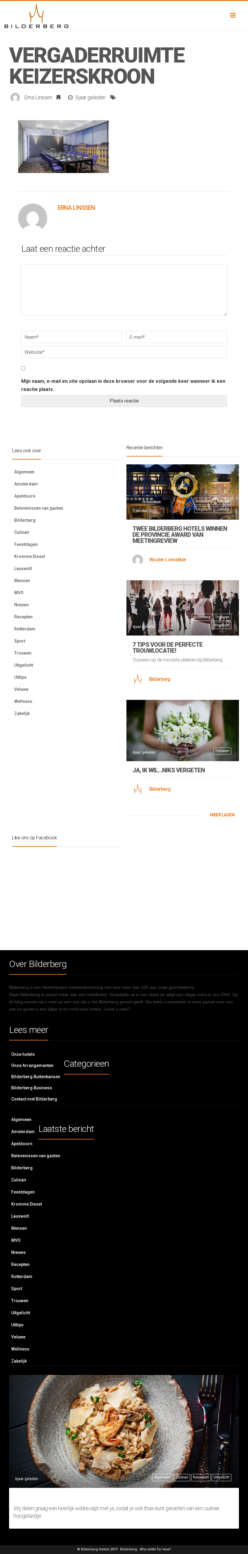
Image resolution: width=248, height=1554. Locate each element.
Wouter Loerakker (167, 559)
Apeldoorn (24, 496)
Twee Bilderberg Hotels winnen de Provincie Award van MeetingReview (179, 534)
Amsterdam (26, 484)
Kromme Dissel (29, 556)
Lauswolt (23, 568)
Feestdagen (26, 544)
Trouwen (22, 653)
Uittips (20, 677)
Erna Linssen (38, 97)
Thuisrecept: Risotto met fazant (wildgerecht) (123, 1497)
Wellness (23, 701)
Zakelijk (22, 713)
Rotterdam (24, 628)
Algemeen (24, 471)
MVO (19, 592)
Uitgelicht (23, 665)
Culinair (22, 532)
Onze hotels (23, 1054)
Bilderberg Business (31, 1087)
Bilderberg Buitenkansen (35, 1076)
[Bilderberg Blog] (124, 16)
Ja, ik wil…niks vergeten (168, 770)
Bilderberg (25, 520)
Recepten (23, 616)
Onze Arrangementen (32, 1065)
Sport (19, 641)
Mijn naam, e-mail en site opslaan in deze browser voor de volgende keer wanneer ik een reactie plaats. (123, 385)
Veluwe (21, 689)
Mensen (22, 580)
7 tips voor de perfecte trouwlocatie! (167, 647)
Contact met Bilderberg (34, 1099)
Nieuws (21, 604)
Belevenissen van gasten (38, 508)
